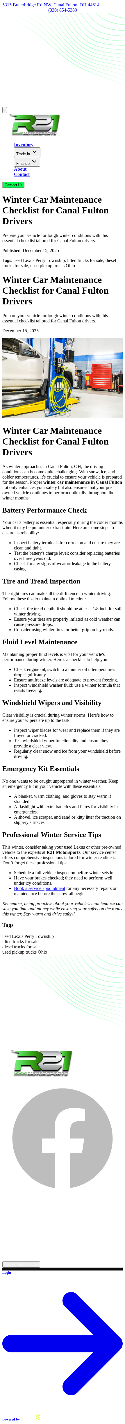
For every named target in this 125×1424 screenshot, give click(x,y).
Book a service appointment (39, 888)
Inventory (23, 144)
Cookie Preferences (21, 1264)
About (20, 169)
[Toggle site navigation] (4, 110)
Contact (22, 174)
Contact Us (13, 185)
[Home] (34, 134)
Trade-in (23, 154)
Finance (23, 163)
